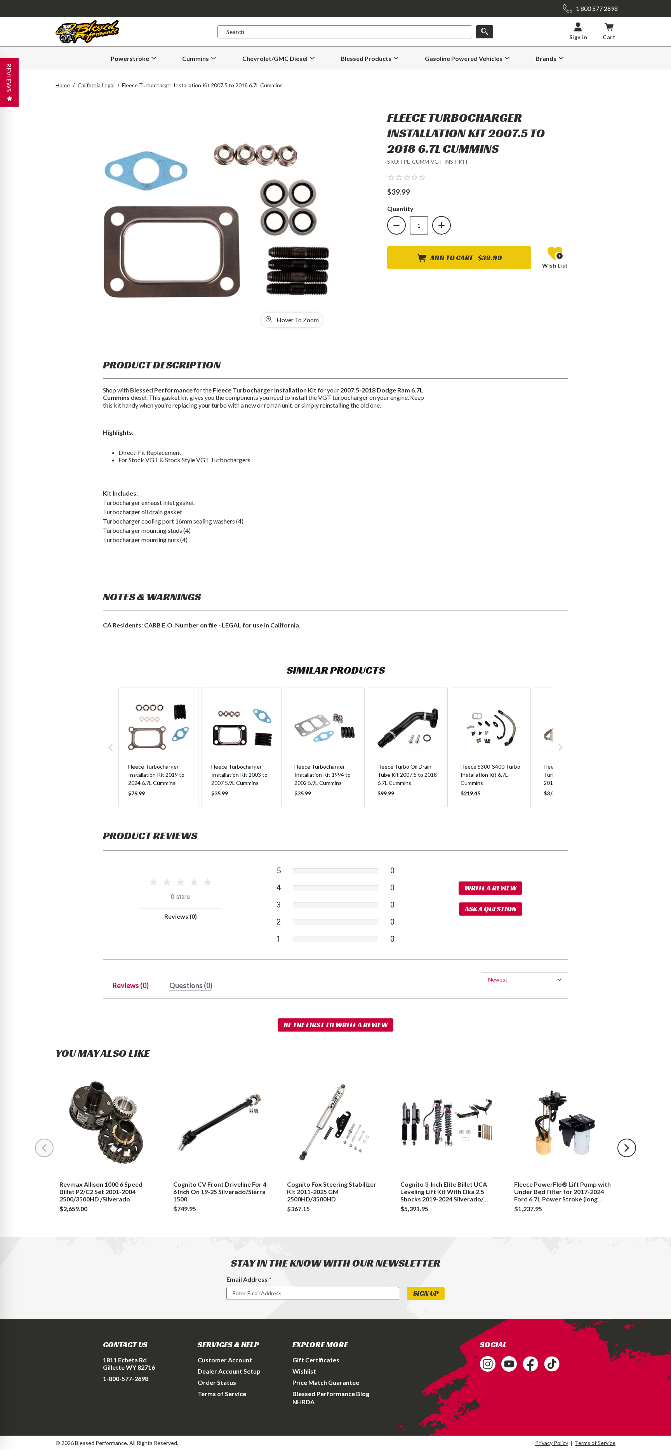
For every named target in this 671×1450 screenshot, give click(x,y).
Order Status (217, 1382)
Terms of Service (222, 1393)
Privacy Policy (551, 1443)
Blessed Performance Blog (330, 1393)
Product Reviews (150, 835)
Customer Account (225, 1360)
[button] (406, 177)
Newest (498, 979)
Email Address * (248, 1279)
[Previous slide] (44, 1148)
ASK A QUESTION (490, 908)
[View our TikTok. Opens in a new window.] (552, 1364)
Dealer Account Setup (229, 1371)
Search (235, 31)
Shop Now (108, 1123)
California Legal (96, 85)
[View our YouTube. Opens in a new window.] (509, 1364)
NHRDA (303, 1401)
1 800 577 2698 (597, 8)
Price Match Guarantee (325, 1382)
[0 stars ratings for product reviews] (180, 882)
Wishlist (304, 1371)
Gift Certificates (315, 1360)
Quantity (400, 208)
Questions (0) (190, 985)
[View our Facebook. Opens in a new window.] (530, 1364)
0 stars (180, 896)
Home (63, 85)
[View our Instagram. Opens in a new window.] (487, 1364)
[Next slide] (626, 1148)
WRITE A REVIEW (490, 887)
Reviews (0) (180, 916)
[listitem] (158, 747)
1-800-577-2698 (125, 1378)
